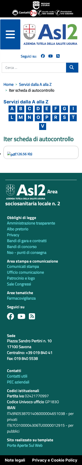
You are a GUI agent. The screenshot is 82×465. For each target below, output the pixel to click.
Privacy (13, 235)
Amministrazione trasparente (31, 223)
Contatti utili (17, 376)
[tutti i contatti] (19, 13)
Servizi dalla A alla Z (26, 101)
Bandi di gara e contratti (27, 241)
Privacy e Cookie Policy (54, 460)
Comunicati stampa (23, 266)
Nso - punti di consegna (26, 252)
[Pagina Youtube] (50, 56)
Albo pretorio (17, 229)
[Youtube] (23, 317)
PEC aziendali (18, 382)
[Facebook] (43, 56)
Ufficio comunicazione (25, 272)
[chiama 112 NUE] (31, 13)
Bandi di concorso (22, 246)
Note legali (15, 460)
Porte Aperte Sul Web (24, 445)
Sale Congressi (19, 284)
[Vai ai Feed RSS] (58, 56)
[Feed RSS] (33, 317)
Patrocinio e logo (21, 278)
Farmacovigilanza (21, 298)
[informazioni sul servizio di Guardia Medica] (44, 13)
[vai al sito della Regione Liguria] (41, 4)
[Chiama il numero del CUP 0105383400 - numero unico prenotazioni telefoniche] (62, 13)
